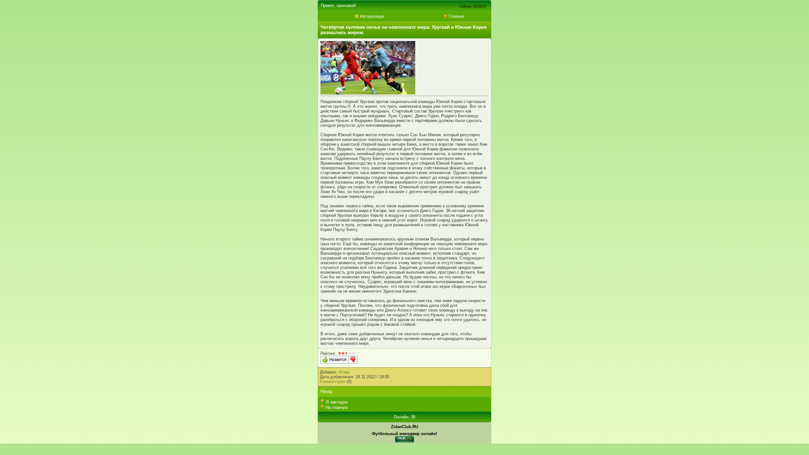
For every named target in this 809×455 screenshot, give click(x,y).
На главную (336, 407)
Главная (455, 16)
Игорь (344, 372)
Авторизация (371, 16)
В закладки (337, 402)
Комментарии (332, 381)
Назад (326, 391)
